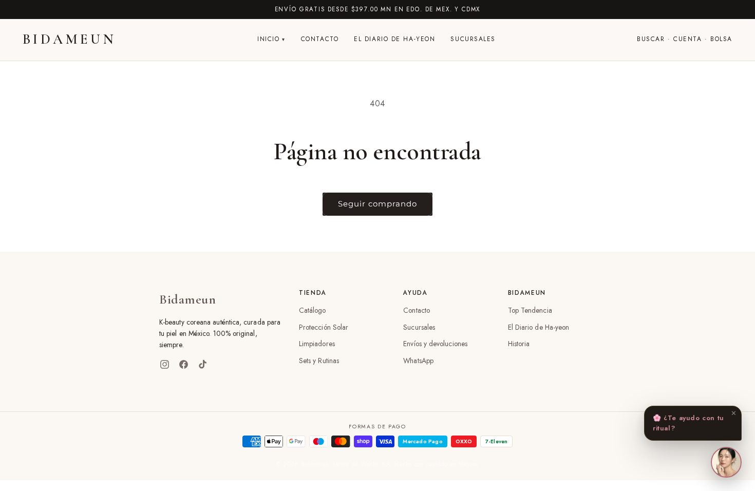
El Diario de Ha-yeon (394, 39)
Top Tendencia (530, 310)
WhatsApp (418, 360)
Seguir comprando (377, 204)
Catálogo (312, 310)
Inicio (268, 39)
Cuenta (687, 39)
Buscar (651, 39)
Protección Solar (323, 327)
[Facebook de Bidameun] (183, 364)
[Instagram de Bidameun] (164, 364)
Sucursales (473, 39)
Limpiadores (317, 343)
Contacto (319, 39)
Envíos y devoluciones (435, 343)
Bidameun (69, 39)
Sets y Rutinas (319, 360)
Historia (519, 343)
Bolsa (721, 39)
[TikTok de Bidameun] (202, 364)
